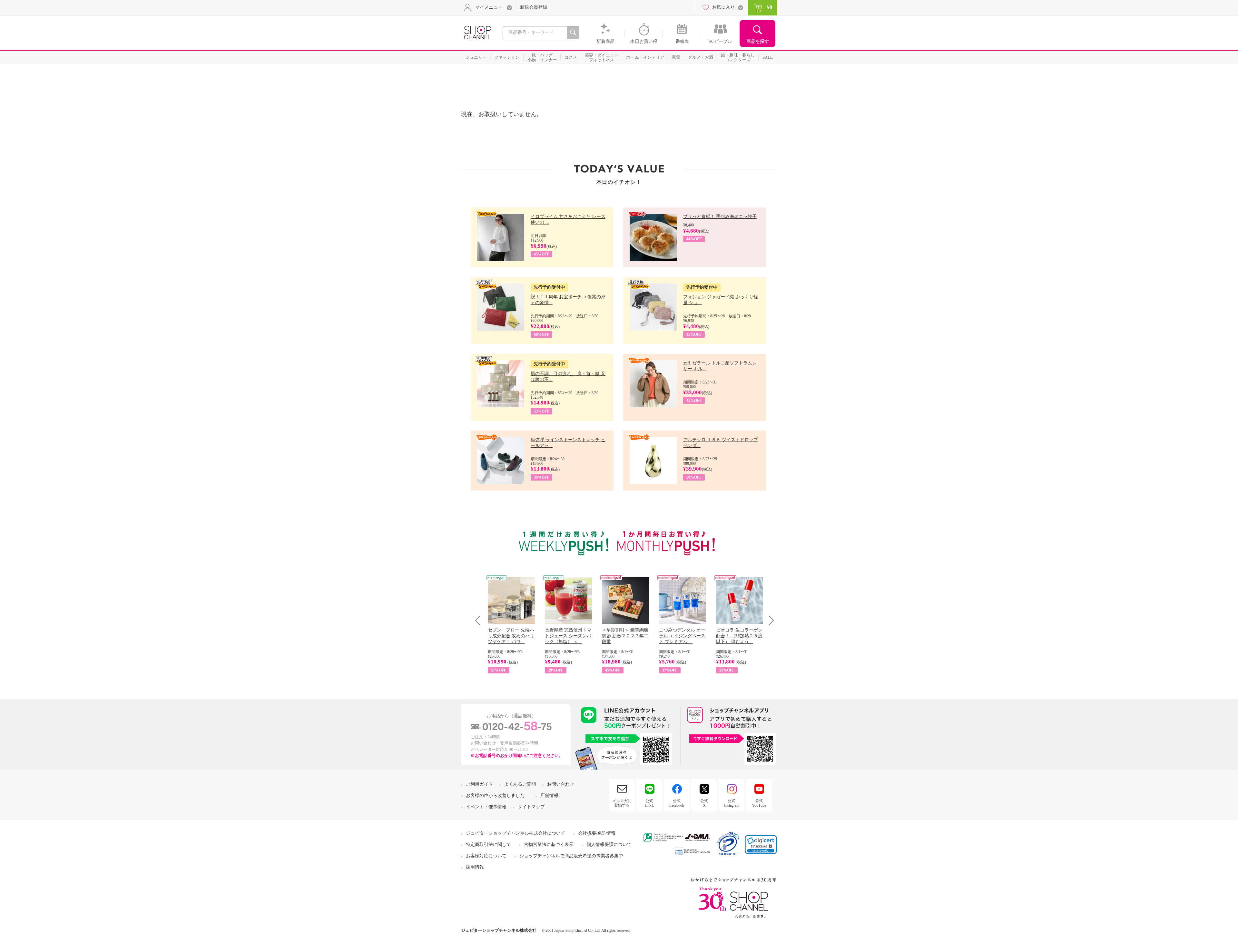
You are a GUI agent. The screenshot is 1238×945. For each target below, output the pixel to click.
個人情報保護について (609, 844)
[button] (761, 844)
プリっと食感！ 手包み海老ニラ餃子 (720, 216)
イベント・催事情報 (486, 806)
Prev (480, 620)
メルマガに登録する (622, 803)
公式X (704, 803)
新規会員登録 (533, 7)
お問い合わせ (560, 784)
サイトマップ (531, 806)
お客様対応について (486, 855)
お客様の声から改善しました (495, 795)
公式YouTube (759, 803)
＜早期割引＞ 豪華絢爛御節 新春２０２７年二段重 (625, 636)
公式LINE (649, 803)
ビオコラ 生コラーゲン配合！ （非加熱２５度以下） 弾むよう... (739, 636)
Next (769, 620)
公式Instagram (731, 803)
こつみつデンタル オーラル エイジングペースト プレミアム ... (682, 636)
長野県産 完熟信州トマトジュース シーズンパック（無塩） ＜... (568, 636)
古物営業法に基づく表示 (549, 844)
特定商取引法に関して (488, 844)
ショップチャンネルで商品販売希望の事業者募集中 (571, 855)
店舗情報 (549, 795)
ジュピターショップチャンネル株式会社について (515, 833)
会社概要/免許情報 (596, 833)
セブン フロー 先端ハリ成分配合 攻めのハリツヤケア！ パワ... (511, 636)
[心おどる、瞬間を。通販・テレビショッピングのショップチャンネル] (477, 32)
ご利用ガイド (479, 784)
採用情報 (475, 867)
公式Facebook (676, 803)
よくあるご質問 (520, 784)
